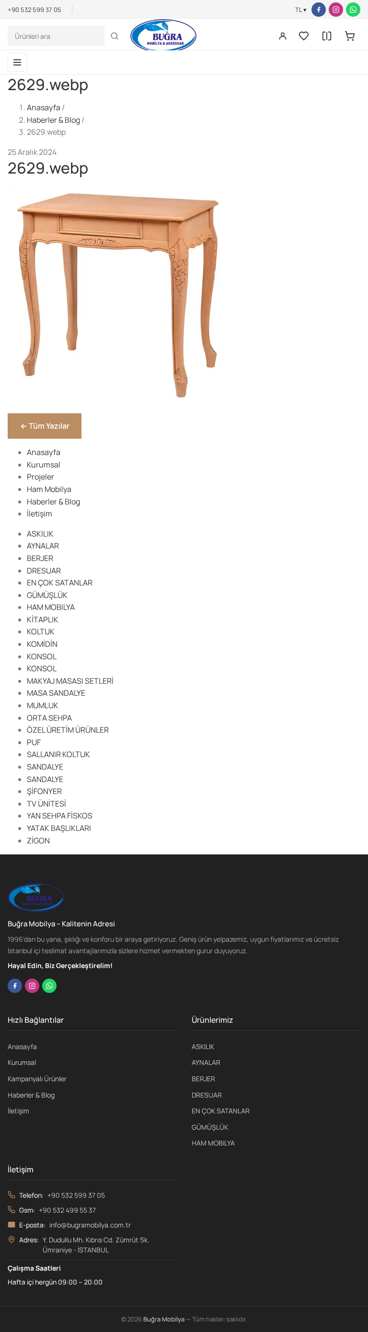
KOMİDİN (42, 644)
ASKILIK (40, 533)
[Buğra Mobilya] (163, 36)
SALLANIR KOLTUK (58, 754)
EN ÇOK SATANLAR (59, 582)
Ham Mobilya (49, 489)
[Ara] (114, 36)
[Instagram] (336, 9)
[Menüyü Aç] (17, 62)
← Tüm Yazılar (44, 426)
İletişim (39, 513)
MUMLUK (42, 705)
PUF (34, 742)
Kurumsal (43, 464)
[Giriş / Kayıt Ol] (282, 36)
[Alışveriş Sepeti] (349, 36)
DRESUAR (44, 570)
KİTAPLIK (42, 619)
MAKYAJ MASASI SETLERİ (70, 681)
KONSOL (42, 656)
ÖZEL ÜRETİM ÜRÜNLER (68, 729)
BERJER (40, 558)
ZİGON (38, 840)
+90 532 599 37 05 (76, 1195)
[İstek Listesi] (303, 36)
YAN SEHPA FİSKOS (59, 815)
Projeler (40, 476)
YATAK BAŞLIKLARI (59, 828)
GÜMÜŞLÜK (47, 595)
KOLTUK (41, 631)
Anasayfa (43, 107)
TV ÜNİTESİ (46, 803)
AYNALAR (43, 545)
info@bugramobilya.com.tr (90, 1224)
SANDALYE (45, 766)
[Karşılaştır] (326, 36)
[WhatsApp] (353, 9)
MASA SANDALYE (56, 693)
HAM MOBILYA (51, 607)
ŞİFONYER (44, 791)
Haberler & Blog (53, 120)
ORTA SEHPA (49, 718)
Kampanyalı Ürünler (37, 1078)
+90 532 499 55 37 (67, 1210)
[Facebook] (318, 9)
